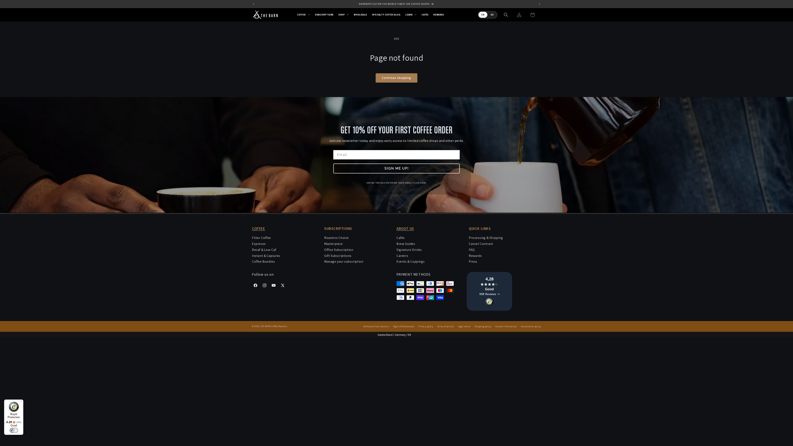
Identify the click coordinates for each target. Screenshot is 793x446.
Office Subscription (338, 250)
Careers (402, 256)
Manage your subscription (343, 261)
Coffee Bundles (263, 261)
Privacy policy (425, 326)
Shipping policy (483, 326)
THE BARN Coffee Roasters (273, 326)
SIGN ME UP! (397, 168)
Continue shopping (396, 78)
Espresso (259, 244)
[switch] (14, 430)
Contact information (506, 326)
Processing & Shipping (486, 238)
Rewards (475, 256)
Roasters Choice (336, 238)
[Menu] (20, 402)
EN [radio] (482, 14)
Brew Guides (405, 244)
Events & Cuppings (410, 261)
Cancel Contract (481, 244)
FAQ (472, 250)
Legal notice (464, 326)
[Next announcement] (539, 4)
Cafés (400, 238)
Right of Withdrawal (403, 326)
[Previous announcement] (253, 4)
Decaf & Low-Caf (264, 250)
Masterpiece (333, 244)
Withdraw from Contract (376, 326)
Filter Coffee (261, 238)
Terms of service (445, 326)
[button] (304, 15)
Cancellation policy (531, 326)
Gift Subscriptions (337, 256)
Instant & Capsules (266, 256)
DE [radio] (492, 14)
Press (473, 261)
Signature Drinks (409, 250)
